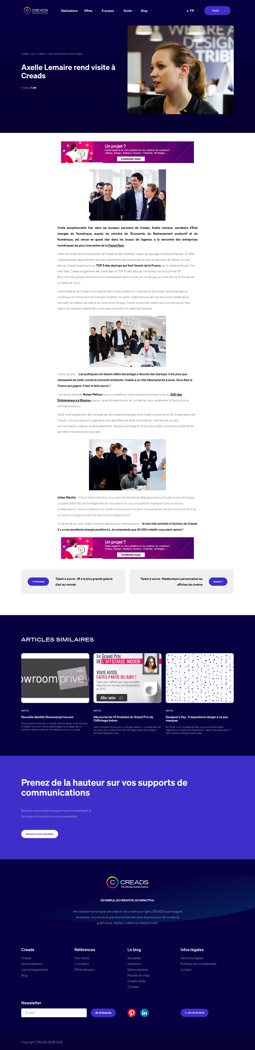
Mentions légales (192, 958)
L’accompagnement (34, 969)
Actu (33, 53)
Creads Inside (137, 981)
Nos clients (81, 958)
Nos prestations (32, 964)
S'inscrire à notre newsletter (40, 834)
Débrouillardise (138, 969)
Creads (24, 53)
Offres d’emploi (84, 969)
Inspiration (135, 964)
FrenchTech (116, 245)
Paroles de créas (139, 975)
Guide (128, 10)
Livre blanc (81, 964)
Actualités (134, 958)
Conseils (133, 987)
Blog (144, 10)
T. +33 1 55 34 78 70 (194, 1012)
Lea (33, 87)
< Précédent (38, 581)
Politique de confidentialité (198, 964)
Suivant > (218, 581)
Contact (186, 969)
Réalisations (69, 10)
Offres (88, 10)
